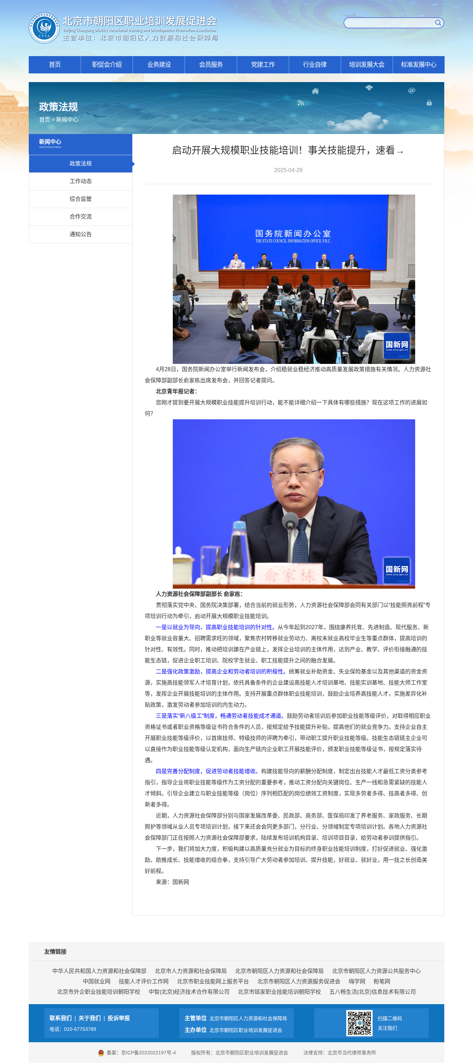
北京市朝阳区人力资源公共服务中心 (376, 971)
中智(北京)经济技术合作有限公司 (189, 992)
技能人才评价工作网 (144, 981)
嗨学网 (357, 981)
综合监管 (81, 199)
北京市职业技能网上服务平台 (213, 981)
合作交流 (81, 217)
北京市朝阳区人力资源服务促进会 (298, 981)
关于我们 (90, 1018)
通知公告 (81, 234)
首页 (55, 64)
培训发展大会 (366, 64)
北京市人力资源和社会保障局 (191, 971)
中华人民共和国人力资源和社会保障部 (99, 971)
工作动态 (81, 181)
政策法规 (81, 164)
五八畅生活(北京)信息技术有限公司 (372, 992)
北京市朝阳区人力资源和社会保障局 (279, 971)
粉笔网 (382, 981)
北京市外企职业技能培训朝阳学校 (98, 992)
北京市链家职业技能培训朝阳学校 (279, 992)
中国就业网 (96, 981)
